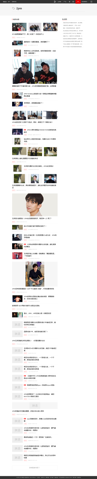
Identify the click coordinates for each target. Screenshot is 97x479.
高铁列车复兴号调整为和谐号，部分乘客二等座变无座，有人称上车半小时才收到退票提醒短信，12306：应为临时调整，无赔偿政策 (74, 22)
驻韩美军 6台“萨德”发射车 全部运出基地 (25, 305)
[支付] (70, 1)
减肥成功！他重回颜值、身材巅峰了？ (37, 42)
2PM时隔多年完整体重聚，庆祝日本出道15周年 (28, 411)
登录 (78, 1)
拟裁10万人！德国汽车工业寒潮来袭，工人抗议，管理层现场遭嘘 (74, 36)
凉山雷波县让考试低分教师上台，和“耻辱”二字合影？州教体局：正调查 (74, 30)
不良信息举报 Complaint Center (65, 477)
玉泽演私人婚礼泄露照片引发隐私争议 (25, 158)
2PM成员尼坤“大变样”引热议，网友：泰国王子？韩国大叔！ (32, 122)
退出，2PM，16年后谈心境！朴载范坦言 (37, 313)
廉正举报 (74, 477)
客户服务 (52, 477)
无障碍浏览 (14, 1)
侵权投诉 (79, 477)
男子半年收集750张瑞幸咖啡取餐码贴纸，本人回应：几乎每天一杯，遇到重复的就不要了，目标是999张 (74, 46)
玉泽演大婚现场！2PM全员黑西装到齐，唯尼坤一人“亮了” (32, 218)
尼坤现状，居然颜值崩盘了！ (34, 103)
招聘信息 (47, 477)
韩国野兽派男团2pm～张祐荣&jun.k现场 (40, 385)
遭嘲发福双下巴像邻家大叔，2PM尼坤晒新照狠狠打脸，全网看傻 (34, 86)
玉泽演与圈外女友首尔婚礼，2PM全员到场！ (39, 166)
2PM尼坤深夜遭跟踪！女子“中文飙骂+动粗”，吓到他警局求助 (33, 289)
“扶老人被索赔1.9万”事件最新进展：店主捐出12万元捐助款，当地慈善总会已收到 (74, 44)
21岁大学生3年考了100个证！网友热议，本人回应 (74, 33)
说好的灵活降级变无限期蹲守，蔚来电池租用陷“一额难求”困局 (74, 38)
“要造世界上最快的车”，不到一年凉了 (72, 25)
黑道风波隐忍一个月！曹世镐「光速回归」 (38, 437)
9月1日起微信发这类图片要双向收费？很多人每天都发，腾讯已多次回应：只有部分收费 (74, 41)
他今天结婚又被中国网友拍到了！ (35, 226)
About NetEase (33, 477)
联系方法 (43, 477)
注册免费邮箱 (84, 1)
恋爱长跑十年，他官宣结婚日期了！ (36, 331)
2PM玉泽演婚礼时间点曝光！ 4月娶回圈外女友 (28, 340)
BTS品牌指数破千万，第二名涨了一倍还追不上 (28, 34)
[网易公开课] (59, 1)
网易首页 (5, 1)
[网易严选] (65, 1)
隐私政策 (56, 477)
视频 (25, 134)
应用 (9, 1)
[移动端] (55, 1)
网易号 (13, 37)
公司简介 (38, 477)
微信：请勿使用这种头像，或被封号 (71, 28)
